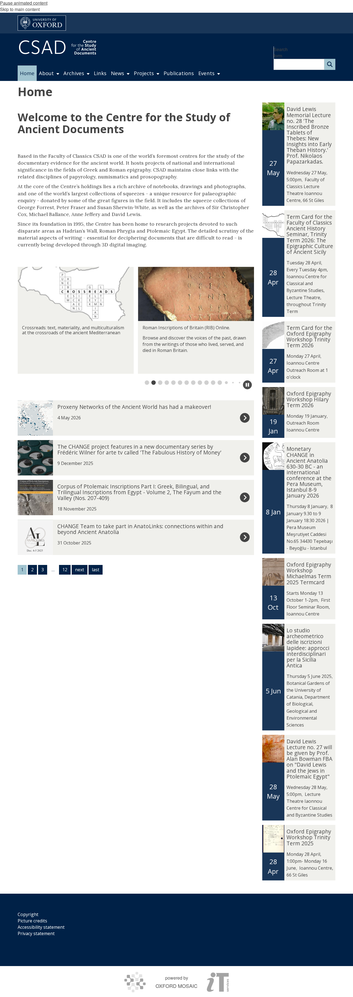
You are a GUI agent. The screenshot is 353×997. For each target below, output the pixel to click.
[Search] (329, 64)
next (79, 570)
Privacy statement (36, 933)
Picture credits (32, 921)
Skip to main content (20, 9)
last (95, 570)
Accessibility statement (41, 927)
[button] (147, 382)
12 (64, 570)
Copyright (28, 914)
